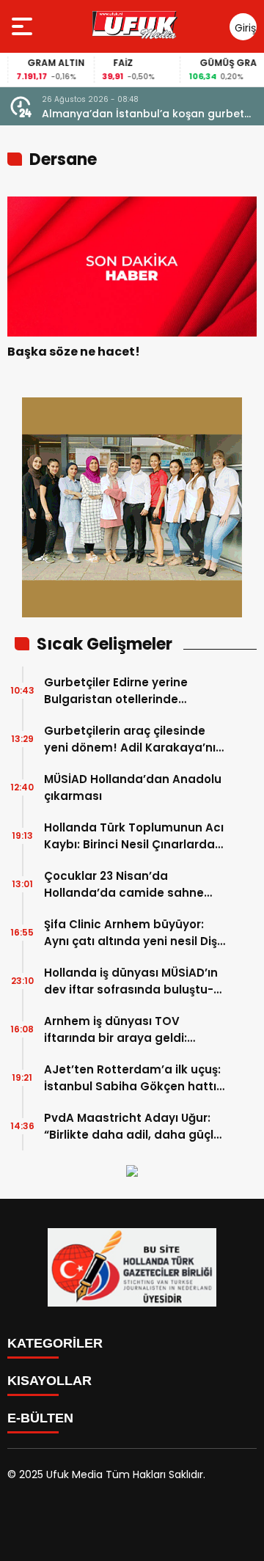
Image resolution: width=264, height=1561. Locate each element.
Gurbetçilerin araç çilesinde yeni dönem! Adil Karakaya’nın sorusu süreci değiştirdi (133, 739)
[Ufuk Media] (134, 26)
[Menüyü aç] (23, 26)
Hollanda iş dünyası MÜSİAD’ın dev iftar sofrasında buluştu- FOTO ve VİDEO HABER (131, 981)
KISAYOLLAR (49, 1380)
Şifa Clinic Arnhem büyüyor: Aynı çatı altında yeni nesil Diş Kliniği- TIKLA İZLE (130, 933)
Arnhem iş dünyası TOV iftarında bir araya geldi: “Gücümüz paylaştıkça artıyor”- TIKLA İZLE (115, 1029)
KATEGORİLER (55, 1343)
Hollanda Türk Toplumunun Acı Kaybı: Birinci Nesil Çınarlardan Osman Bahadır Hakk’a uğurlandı (134, 836)
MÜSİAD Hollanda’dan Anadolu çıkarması (132, 787)
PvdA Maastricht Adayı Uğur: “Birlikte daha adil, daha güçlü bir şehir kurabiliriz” (132, 1126)
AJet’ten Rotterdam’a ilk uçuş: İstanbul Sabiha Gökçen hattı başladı (132, 1078)
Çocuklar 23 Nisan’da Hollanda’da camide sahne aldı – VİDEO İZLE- (124, 884)
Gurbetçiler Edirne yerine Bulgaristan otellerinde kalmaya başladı (116, 691)
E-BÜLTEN (40, 1418)
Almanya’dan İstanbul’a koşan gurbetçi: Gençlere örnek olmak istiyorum (148, 114)
